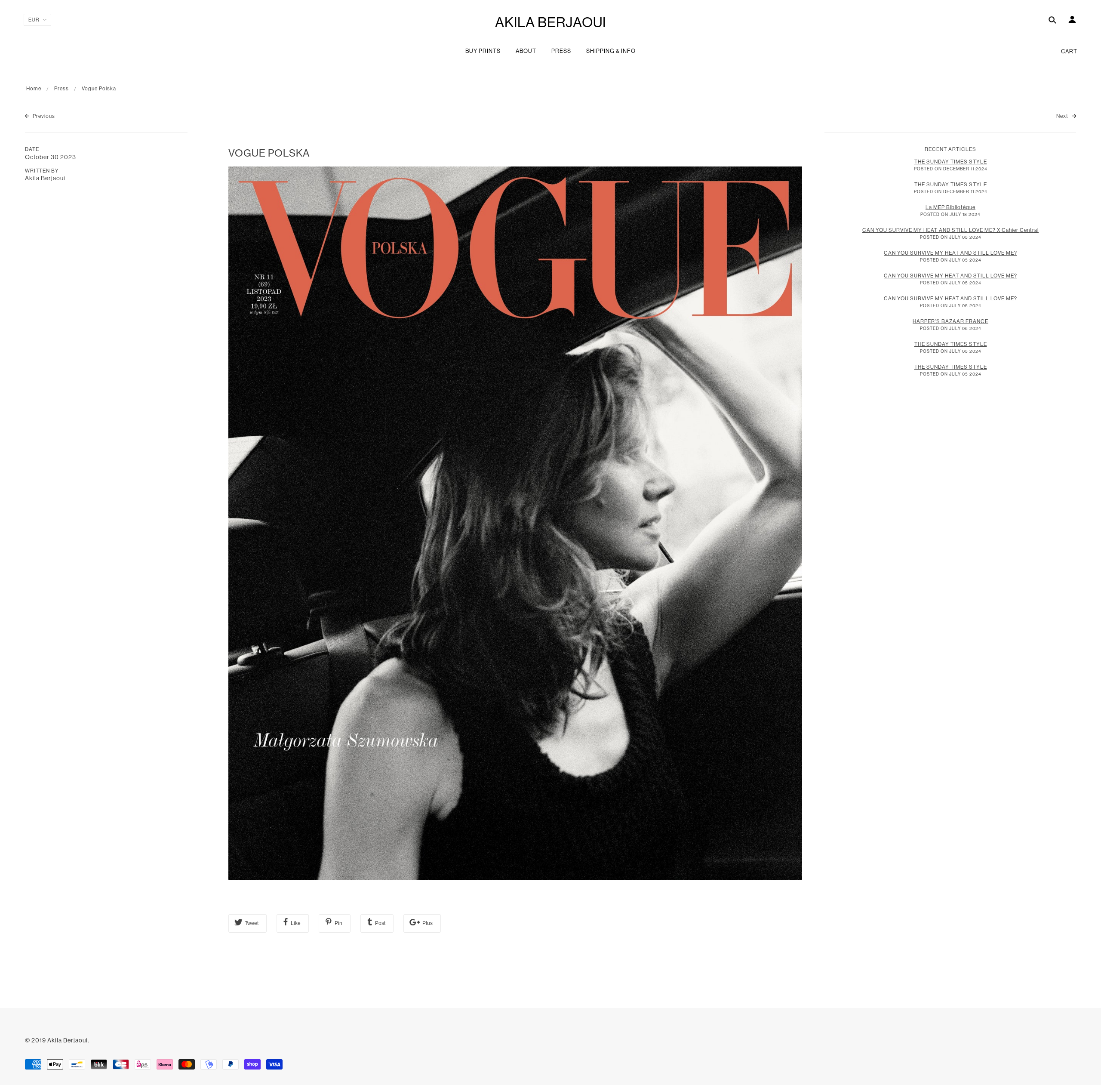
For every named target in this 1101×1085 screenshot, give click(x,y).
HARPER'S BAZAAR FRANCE (950, 321)
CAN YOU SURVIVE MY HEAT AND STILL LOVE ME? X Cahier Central (950, 230)
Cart (1069, 51)
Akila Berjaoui (550, 22)
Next (1063, 116)
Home (33, 89)
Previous (43, 116)
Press (61, 89)
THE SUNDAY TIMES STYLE (950, 162)
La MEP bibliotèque (950, 207)
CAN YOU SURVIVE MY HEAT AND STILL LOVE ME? (950, 253)
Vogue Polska (269, 153)
